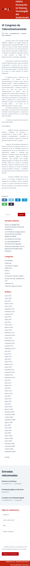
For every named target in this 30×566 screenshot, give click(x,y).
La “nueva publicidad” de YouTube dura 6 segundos (13, 243)
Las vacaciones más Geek (13, 239)
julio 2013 (8, 351)
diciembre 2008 (9, 444)
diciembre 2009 (9, 412)
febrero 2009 (9, 438)
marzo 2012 (8, 391)
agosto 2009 (8, 422)
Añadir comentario (8, 531)
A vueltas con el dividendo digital (13, 498)
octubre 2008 (9, 449)
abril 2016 (8, 301)
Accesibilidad (9, 260)
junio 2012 (8, 383)
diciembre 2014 (9, 333)
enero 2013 (8, 367)
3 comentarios (17, 483)
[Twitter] (11, 199)
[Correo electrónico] (11, 204)
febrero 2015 (9, 327)
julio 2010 (8, 396)
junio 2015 (8, 317)
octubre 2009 (9, 417)
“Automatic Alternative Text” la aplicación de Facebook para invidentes (14, 249)
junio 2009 (8, 428)
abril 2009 (8, 433)
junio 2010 (8, 399)
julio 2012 (8, 380)
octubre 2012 (9, 375)
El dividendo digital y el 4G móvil (13, 489)
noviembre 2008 (10, 446)
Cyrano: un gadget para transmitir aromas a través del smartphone (14, 227)
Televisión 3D (9, 283)
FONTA (7, 271)
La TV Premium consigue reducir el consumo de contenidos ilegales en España (15, 234)
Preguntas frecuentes (22, 561)
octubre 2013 (9, 346)
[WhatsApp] (4, 204)
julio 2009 (8, 425)
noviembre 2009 (10, 414)
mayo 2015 (8, 319)
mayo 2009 (8, 430)
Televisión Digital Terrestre (13, 286)
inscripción (14, 120)
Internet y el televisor (9, 481)
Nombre (6, 514)
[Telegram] (24, 199)
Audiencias (8, 263)
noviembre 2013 (10, 343)
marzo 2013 (8, 362)
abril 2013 (8, 359)
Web (4, 525)
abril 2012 (8, 388)
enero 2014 (8, 338)
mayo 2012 (8, 385)
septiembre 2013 (10, 348)
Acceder (7, 457)
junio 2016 (8, 296)
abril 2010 (8, 404)
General (7, 273)
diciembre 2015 (9, 309)
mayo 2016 (8, 298)
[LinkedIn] (18, 199)
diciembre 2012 (9, 370)
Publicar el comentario (10, 554)
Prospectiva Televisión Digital (14, 276)
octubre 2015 (9, 314)
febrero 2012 (9, 393)
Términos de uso (10, 561)
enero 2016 (8, 306)
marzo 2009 (8, 436)
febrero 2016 (9, 304)
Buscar (22, 214)
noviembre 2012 (10, 372)
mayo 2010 (8, 401)
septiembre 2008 (10, 451)
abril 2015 (8, 322)
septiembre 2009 (10, 420)
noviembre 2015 (10, 312)
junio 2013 (8, 354)
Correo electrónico (9, 520)
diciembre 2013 (9, 341)
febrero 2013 (9, 364)
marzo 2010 (8, 407)
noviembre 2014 (10, 335)
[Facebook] (4, 199)
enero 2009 (8, 441)
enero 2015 (8, 330)
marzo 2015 (8, 325)
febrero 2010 (9, 409)
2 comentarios (18, 500)
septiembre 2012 (10, 377)
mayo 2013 (8, 356)
